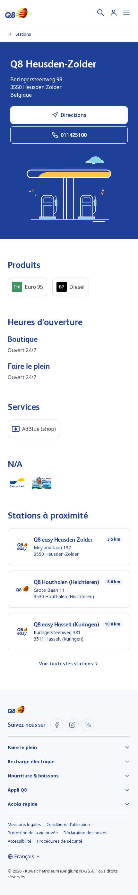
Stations (23, 34)
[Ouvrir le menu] (126, 12)
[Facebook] (56, 724)
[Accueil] (16, 13)
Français (24, 856)
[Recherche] (100, 12)
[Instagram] (72, 724)
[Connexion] (113, 12)
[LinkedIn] (87, 724)
